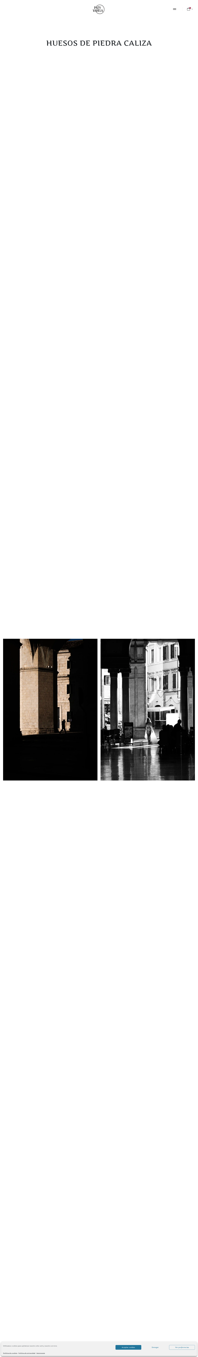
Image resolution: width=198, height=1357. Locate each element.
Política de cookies (10, 1353)
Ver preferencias (182, 1347)
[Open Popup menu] (174, 9)
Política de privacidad (26, 1353)
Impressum (40, 1353)
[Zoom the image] (50, 640)
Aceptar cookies (128, 1347)
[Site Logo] (98, 9)
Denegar (155, 1347)
